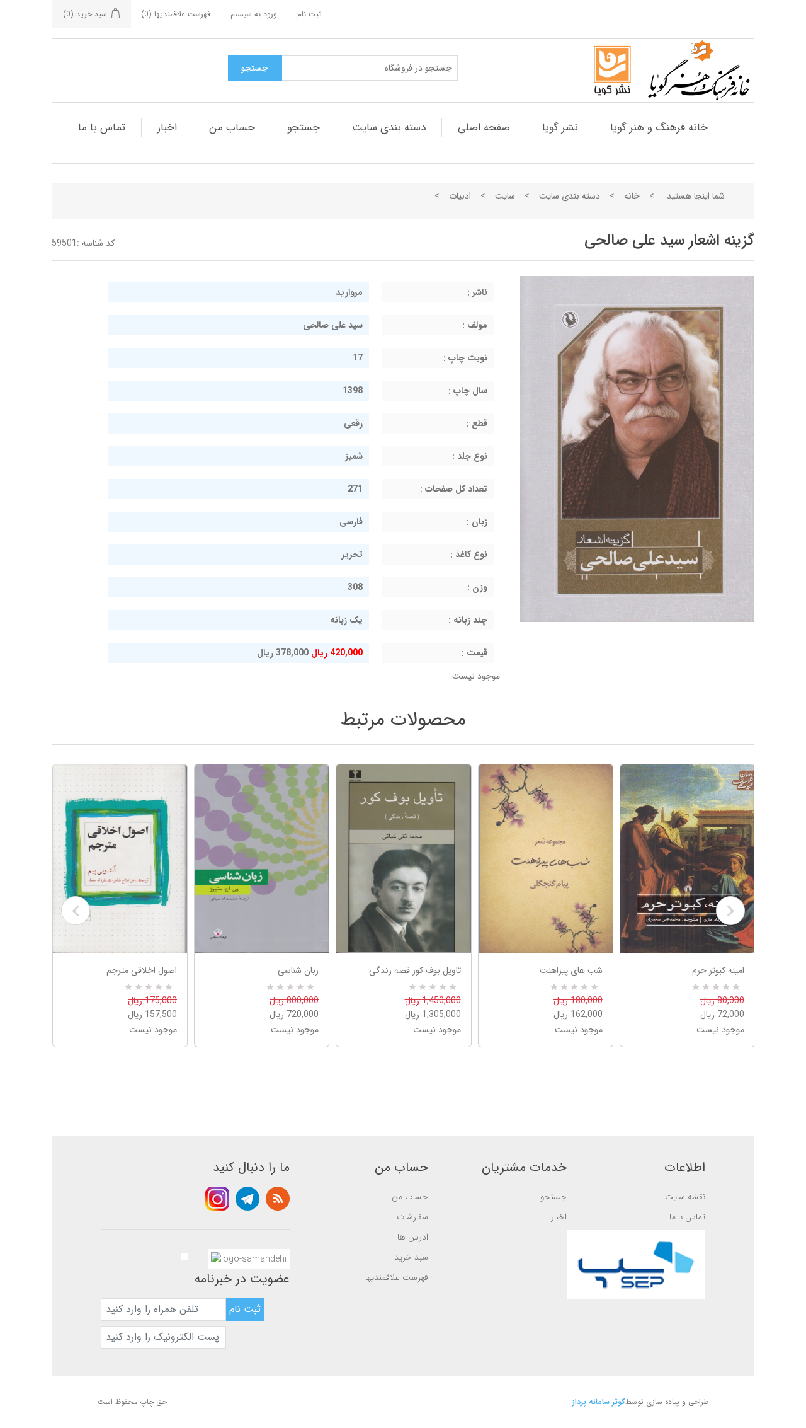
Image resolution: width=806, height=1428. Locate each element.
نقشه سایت (685, 1197)
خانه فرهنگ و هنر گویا (659, 127)
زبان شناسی (298, 970)
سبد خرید (411, 1257)
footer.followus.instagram (217, 1199)
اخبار (167, 127)
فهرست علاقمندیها (396, 1277)
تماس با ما (101, 127)
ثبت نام (309, 14)
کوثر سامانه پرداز (598, 1402)
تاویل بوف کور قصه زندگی (414, 970)
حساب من (232, 127)
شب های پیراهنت (571, 970)
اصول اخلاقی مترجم (141, 970)
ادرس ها (412, 1237)
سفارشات (412, 1217)
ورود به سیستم (253, 14)
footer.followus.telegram (247, 1199)
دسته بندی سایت (389, 127)
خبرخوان (278, 1199)
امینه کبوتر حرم (718, 970)
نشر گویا (560, 127)
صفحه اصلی (484, 127)
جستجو (303, 127)
